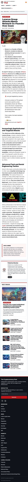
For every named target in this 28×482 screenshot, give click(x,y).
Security (3, 425)
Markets (8, 5)
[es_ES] (26, 2)
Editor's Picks (6, 11)
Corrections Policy (5, 471)
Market (2, 418)
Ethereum (3, 438)
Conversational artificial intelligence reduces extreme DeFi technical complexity (16, 356)
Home (2, 11)
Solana (2, 440)
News (2, 5)
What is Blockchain (5, 467)
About (2, 406)
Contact (3, 408)
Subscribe (14, 397)
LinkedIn (10, 277)
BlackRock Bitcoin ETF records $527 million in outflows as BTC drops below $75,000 (16, 337)
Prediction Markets (6, 8)
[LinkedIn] (5, 401)
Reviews (3, 464)
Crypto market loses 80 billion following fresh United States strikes (16, 329)
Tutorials (3, 462)
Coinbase (3, 457)
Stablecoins (4, 450)
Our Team (3, 411)
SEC (2, 430)
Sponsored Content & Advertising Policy (10, 474)
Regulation (3, 421)
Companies (3, 423)
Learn (13, 5)
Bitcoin (2, 435)
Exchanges (3, 428)
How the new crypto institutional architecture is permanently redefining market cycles (13, 306)
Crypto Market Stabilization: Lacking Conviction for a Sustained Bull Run (17, 321)
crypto (4, 225)
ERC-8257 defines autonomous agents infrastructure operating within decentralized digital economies (17, 347)
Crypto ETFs (4, 447)
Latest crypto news (5, 416)
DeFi (2, 445)
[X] (2, 401)
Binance (3, 454)
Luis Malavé (11, 315)
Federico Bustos (11, 28)
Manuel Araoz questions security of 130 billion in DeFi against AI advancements (17, 365)
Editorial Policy (4, 469)
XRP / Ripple (4, 442)
